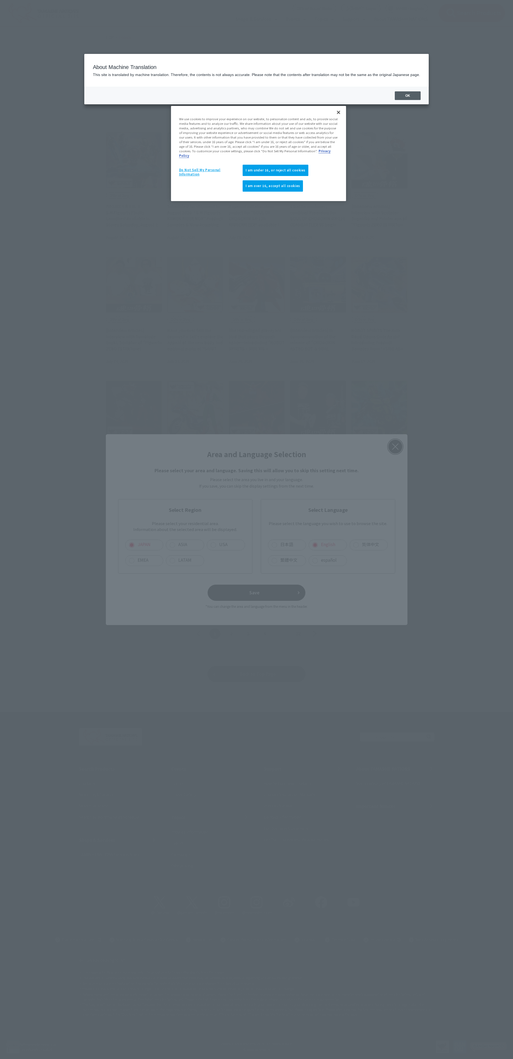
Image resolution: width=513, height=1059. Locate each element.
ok (407, 96)
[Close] (338, 112)
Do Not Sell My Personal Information (200, 172)
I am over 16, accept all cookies (273, 186)
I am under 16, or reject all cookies (276, 170)
